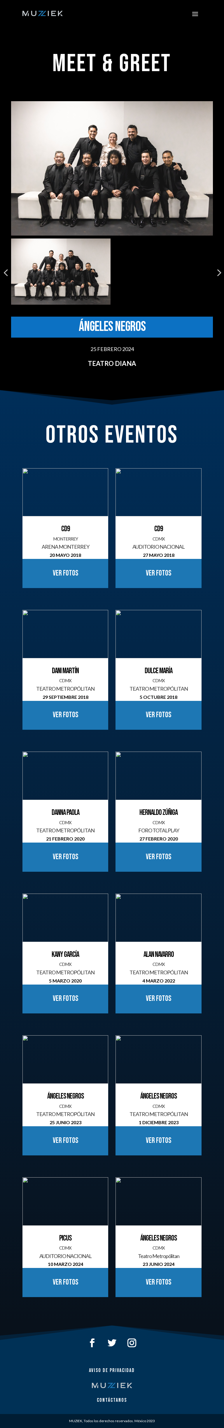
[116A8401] (112, 168)
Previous (7, 273)
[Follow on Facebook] (92, 1343)
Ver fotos (65, 573)
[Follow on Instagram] (132, 1343)
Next (217, 273)
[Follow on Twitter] (112, 1343)
